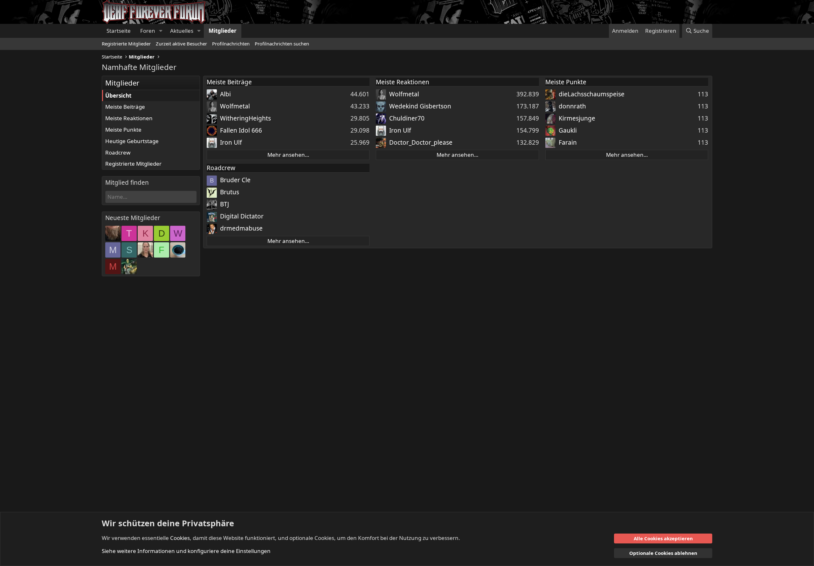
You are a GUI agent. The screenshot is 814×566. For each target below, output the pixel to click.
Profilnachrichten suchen (282, 43)
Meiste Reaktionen (129, 118)
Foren (147, 30)
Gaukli (568, 130)
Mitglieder (223, 30)
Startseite (119, 30)
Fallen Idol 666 (241, 130)
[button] (160, 31)
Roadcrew (117, 152)
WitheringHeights (245, 118)
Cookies (180, 538)
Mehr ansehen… (288, 154)
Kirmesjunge (577, 118)
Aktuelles (181, 30)
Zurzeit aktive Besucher (181, 43)
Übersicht (118, 95)
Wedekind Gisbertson (420, 106)
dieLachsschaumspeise (591, 94)
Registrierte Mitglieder (126, 43)
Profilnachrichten (231, 43)
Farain (568, 142)
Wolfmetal (235, 106)
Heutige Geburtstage (132, 141)
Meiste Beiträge (125, 106)
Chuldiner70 (406, 118)
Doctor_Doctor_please (420, 142)
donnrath (572, 106)
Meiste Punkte (123, 129)
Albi (225, 94)
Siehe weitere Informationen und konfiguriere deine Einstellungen (186, 551)
